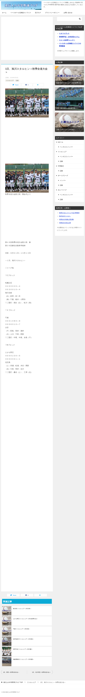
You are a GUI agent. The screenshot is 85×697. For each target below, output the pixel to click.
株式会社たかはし (65, 216)
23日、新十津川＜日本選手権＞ (66, 108)
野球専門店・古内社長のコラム (69, 37)
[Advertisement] (27, 38)
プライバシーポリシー (52, 12)
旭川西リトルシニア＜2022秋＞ (22, 608)
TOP (13, 682)
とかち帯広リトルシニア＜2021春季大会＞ (25, 618)
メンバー (63, 180)
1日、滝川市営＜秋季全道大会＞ (41, 672)
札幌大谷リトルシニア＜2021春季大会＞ (69, 83)
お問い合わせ (68, 12)
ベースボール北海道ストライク (21, 12)
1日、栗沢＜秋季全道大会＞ (11, 672)
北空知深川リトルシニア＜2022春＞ (23, 639)
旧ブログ (38, 12)
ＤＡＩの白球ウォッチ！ (67, 40)
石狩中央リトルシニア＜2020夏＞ (23, 649)
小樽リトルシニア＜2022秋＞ (65, 129)
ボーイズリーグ (63, 175)
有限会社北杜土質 (65, 223)
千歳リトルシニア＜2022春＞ (21, 629)
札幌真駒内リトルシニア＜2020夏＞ (23, 659)
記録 (17, 80)
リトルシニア (10, 80)
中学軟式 (61, 166)
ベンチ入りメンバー (66, 147)
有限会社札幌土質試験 (66, 219)
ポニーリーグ (62, 190)
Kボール (60, 142)
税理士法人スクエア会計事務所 (69, 213)
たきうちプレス (64, 33)
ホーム (4, 12)
